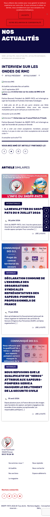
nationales (11, 273)
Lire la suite (40, 234)
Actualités (11, 56)
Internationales (13, 204)
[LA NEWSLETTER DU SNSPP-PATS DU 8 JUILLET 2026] (25, 188)
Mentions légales (33, 506)
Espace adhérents (39, 473)
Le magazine (13, 479)
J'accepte (25, 15)
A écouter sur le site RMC (11, 114)
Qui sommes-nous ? (16, 463)
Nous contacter (38, 468)
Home (4, 56)
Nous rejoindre (37, 463)
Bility (39, 508)
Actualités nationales (37, 56)
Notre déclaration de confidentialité (25, 22)
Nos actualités (21, 56)
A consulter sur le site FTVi (12, 138)
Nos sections (13, 473)
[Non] (47, 14)
